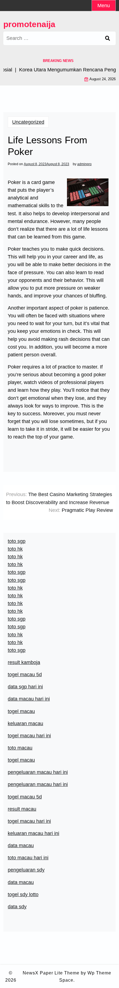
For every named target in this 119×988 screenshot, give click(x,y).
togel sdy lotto (23, 894)
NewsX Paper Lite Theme (51, 973)
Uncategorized (28, 122)
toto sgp (16, 650)
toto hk (15, 642)
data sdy (17, 906)
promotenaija (29, 24)
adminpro (84, 164)
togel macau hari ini (29, 735)
